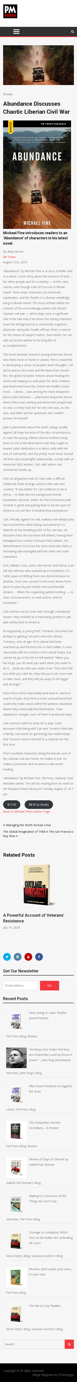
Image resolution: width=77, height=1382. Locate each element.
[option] (38, 896)
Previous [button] (5, 903)
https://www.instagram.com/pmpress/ (18, 957)
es (14, 257)
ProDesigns (66, 1375)
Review (8, 94)
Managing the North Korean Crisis (28, 825)
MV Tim (8, 257)
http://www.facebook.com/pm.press (39, 957)
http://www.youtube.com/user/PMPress (28, 957)
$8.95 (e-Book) (39, 804)
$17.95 (11, 804)
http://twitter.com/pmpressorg (7, 957)
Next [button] (71, 903)
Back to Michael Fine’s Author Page (26, 811)
